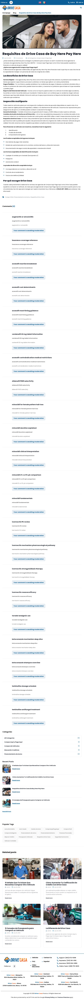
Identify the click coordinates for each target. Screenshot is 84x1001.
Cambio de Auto (36, 829)
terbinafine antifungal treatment (26, 709)
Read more (16, 769)
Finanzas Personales (65, 833)
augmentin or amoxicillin (22, 217)
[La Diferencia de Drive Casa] (62, 914)
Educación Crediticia (11, 750)
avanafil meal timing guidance (25, 311)
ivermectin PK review (21, 522)
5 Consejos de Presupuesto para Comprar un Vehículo (31, 800)
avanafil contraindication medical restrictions (32, 357)
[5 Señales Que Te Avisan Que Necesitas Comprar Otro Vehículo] (6, 769)
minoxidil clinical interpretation (25, 451)
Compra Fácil (9, 197)
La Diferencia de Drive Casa (58, 928)
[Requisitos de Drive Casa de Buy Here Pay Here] (6, 792)
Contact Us (48, 957)
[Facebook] (11, 2)
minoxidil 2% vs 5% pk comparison (26, 475)
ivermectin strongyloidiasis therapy (27, 569)
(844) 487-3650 (62, 189)
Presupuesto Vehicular (26, 837)
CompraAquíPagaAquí (52, 829)
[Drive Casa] (11, 8)
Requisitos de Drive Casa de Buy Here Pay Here (28, 788)
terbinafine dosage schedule (24, 686)
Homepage (6, 13)
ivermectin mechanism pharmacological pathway (33, 545)
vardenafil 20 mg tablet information (27, 334)
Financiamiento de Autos (22, 197)
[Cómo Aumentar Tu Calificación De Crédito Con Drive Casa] (6, 780)
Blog (14, 13)
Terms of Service (63, 997)
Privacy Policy (50, 997)
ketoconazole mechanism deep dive (27, 639)
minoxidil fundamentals (22, 498)
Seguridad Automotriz (61, 837)
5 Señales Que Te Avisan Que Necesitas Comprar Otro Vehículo (34, 765)
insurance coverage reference (25, 240)
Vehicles (35, 957)
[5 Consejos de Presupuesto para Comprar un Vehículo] (6, 803)
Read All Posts (6, 811)
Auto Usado (22, 829)
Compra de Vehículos (11, 746)
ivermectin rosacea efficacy (24, 592)
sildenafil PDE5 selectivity (23, 381)
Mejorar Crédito (9, 837)
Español (46, 961)
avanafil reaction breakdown (24, 264)
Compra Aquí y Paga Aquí (44, 58)
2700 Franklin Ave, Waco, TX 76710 (14, 986)
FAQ (33, 961)
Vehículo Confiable (10, 841)
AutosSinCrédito (10, 829)
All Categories (32, 58)
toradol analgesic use (21, 616)
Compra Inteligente (10, 833)
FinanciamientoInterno (48, 833)
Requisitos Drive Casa (37, 197)
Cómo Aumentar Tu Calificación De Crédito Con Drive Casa (33, 777)
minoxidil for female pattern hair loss (27, 404)
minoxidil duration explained (24, 428)
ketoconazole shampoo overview (26, 662)
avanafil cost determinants (23, 287)
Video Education (36, 966)
